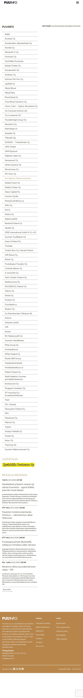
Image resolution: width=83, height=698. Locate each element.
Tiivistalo (8, 246)
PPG (7, 413)
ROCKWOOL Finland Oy (15, 286)
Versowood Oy (11, 160)
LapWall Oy (10, 84)
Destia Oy (9, 295)
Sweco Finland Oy (13, 241)
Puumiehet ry (11, 304)
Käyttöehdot (61, 623)
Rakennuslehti (11, 219)
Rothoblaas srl (11, 129)
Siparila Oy (9, 228)
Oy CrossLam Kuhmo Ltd (16, 111)
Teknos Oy (9, 291)
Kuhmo (8, 318)
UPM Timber (10, 147)
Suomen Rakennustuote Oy (17, 449)
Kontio (8, 331)
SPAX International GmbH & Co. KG (20, 232)
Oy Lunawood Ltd (13, 115)
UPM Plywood (11, 151)
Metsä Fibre (10, 93)
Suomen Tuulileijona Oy (15, 237)
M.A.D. (7, 210)
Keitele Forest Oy (12, 183)
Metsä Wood (10, 88)
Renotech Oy (11, 124)
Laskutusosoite (62, 631)
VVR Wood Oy (11, 255)
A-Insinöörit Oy (11, 273)
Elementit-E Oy (11, 52)
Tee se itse (40, 646)
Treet (7, 400)
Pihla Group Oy (11, 345)
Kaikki (7, 34)
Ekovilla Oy (9, 47)
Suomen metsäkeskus (14, 340)
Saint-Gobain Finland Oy (16, 277)
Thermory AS (10, 445)
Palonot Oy (10, 422)
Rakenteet (40, 631)
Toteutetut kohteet (43, 623)
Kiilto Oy (8, 205)
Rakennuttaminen (42, 627)
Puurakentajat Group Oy (15, 120)
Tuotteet (39, 638)
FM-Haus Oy (10, 174)
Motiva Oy (9, 214)
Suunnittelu (40, 635)
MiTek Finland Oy (12, 354)
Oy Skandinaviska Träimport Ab (18, 313)
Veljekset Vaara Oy (13, 156)
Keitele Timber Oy (13, 66)
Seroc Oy (9, 440)
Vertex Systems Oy (13, 165)
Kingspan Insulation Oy (15, 388)
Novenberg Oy (11, 97)
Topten (8, 427)
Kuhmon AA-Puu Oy (14, 79)
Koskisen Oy (10, 75)
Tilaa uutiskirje (61, 639)
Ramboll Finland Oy (13, 223)
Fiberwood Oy (11, 418)
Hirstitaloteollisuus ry (14, 367)
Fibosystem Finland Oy (15, 409)
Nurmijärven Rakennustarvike (18, 178)
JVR (6, 327)
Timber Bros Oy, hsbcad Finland (19, 250)
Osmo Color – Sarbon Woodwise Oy (21, 106)
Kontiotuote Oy (12, 384)
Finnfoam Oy (10, 57)
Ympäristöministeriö (13, 363)
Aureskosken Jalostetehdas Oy (18, 43)
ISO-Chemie (10, 404)
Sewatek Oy (10, 133)
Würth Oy (9, 259)
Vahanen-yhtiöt (12, 322)
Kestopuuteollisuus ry (14, 201)
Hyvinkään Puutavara (14, 61)
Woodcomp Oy (12, 169)
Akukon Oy (10, 309)
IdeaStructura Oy (12, 282)
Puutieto (39, 642)
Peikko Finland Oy (13, 372)
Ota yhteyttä (60, 635)
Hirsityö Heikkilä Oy (13, 431)
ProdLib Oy (10, 300)
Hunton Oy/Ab (11, 196)
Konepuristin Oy (12, 70)
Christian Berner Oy (13, 268)
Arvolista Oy (10, 38)
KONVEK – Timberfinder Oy (17, 142)
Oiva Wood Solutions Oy (16, 102)
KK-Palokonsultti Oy (14, 336)
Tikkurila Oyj (10, 138)
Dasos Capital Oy (12, 192)
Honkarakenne (11, 349)
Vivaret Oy (9, 436)
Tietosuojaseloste (63, 627)
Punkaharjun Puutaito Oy (16, 264)
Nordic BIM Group (13, 358)
